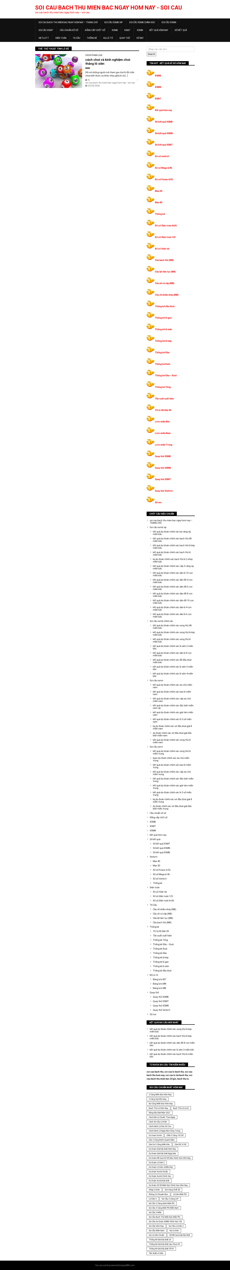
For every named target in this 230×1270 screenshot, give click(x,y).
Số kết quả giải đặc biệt (179, 1235)
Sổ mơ (139, 38)
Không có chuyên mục (158, 1194)
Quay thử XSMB (163, 456)
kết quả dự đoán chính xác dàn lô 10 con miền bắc (173, 574)
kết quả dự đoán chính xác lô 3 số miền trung (172, 793)
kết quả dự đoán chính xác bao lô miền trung (172, 766)
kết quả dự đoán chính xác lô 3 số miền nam (172, 720)
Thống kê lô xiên (163, 329)
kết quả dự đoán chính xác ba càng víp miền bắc (172, 532)
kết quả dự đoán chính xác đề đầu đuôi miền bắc (172, 661)
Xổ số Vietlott (160, 878)
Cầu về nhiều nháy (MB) (167, 295)
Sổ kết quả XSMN (164, 133)
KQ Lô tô (108, 38)
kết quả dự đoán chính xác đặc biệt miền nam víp (173, 706)
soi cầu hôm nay (156, 1226)
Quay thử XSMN (163, 468)
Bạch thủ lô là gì (181, 1108)
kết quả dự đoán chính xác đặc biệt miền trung (173, 779)
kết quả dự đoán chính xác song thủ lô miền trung (172, 752)
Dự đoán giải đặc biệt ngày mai (162, 1153)
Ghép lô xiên (154, 1190)
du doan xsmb (155, 1135)
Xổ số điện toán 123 (165, 237)
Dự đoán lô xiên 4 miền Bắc (161, 1167)
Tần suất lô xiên (156, 1253)
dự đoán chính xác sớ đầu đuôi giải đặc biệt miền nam (172, 734)
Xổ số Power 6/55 (164, 179)
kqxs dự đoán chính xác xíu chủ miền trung (171, 759)
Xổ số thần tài (162, 248)
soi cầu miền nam (156, 1231)
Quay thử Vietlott (164, 491)
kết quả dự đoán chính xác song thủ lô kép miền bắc (174, 633)
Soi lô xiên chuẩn (156, 1235)
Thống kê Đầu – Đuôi (166, 375)
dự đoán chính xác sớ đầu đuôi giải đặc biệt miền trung (172, 807)
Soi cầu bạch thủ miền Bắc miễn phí (164, 1217)
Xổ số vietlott (162, 156)
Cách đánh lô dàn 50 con (160, 1126)
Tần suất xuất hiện (164, 398)
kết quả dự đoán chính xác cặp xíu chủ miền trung (172, 773)
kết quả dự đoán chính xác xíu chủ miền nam (172, 686)
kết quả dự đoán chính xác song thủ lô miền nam (172, 741)
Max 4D (158, 202)
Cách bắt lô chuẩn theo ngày (162, 1117)
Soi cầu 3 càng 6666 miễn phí (161, 1203)
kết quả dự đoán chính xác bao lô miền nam (172, 692)
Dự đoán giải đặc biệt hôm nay (162, 1149)
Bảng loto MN (159, 984)
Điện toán (60, 38)
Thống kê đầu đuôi (165, 306)
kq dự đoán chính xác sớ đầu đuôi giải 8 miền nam (172, 727)
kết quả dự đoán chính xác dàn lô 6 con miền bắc (172, 615)
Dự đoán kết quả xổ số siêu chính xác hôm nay (170, 1158)
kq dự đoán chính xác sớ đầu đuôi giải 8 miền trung (172, 800)
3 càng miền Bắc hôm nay (160, 1095)
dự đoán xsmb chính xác (160, 1176)
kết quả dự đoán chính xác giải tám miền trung (173, 786)
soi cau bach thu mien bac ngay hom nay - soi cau (108, 7)
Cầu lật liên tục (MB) (165, 271)
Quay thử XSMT (163, 479)
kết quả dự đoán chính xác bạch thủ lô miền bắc (172, 553)
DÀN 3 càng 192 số (175, 1135)
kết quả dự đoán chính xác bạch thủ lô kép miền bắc (174, 546)
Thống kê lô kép (163, 341)
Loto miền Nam (163, 433)
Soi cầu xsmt (45, 30)
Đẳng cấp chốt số (95, 30)
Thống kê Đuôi (162, 364)
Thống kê (92, 38)
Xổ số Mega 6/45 (163, 168)
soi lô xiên (174, 1231)
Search (151, 54)
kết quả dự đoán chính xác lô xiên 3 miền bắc (173, 667)
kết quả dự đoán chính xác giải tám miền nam (173, 713)
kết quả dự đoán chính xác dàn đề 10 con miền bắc (173, 601)
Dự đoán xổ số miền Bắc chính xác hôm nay (168, 1185)
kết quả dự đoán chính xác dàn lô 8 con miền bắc (172, 654)
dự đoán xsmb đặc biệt (159, 1181)
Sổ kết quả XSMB (164, 122)
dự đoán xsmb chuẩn (158, 1172)
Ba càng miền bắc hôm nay (161, 1104)
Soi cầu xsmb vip (113, 22)
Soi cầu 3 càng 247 (170, 1199)
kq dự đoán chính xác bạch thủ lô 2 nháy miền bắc (173, 560)
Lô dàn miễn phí (180, 1194)
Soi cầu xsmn (168, 22)
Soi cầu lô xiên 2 (176, 1226)
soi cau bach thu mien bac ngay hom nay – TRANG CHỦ (68, 22)
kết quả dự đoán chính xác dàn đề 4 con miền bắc (172, 581)
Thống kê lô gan (163, 318)
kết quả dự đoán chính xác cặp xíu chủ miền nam (172, 699)
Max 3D (158, 191)
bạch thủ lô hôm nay (158, 1108)
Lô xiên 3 (153, 1199)
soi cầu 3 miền (155, 1212)
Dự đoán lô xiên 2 (157, 1163)
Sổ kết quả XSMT (164, 145)
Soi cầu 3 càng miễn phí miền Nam (164, 1208)
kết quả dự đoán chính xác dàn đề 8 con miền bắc (172, 594)
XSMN (140, 30)
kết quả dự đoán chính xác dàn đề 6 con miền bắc (172, 587)
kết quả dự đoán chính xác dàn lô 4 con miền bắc (172, 608)
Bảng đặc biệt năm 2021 (159, 1113)
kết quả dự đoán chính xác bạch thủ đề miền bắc (172, 539)
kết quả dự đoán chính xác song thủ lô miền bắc (172, 640)
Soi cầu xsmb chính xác (142, 22)
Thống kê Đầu (162, 352)
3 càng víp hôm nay (157, 1099)
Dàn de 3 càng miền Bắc (159, 1144)
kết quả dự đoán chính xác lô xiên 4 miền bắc (173, 674)
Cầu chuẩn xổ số (69, 30)
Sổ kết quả (181, 30)
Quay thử (124, 38)
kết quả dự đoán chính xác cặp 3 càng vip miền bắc (173, 567)
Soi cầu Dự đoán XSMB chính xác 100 (165, 1221)
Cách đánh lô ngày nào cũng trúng (164, 1131)
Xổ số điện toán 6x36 (166, 225)
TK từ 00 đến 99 (163, 410)
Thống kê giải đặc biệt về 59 (161, 1249)
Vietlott (43, 38)
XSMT (127, 30)
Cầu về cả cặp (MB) (164, 283)
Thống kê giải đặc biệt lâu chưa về (164, 1244)
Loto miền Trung (163, 444)
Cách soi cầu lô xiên (158, 1122)
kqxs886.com (128, 1265)
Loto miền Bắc (162, 421)
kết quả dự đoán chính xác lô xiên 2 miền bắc (173, 647)
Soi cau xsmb (102, 1265)
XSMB (115, 30)
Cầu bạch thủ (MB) (164, 260)
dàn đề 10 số (180, 1144)
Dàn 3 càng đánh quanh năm (162, 1140)
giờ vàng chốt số (172, 1190)
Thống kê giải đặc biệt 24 (160, 1240)
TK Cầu (76, 38)
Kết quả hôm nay (158, 30)
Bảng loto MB (159, 988)
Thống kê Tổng (163, 387)
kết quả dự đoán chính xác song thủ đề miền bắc (172, 626)
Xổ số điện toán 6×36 (163, 900)
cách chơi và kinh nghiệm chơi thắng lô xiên (107, 62)
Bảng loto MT (159, 979)
